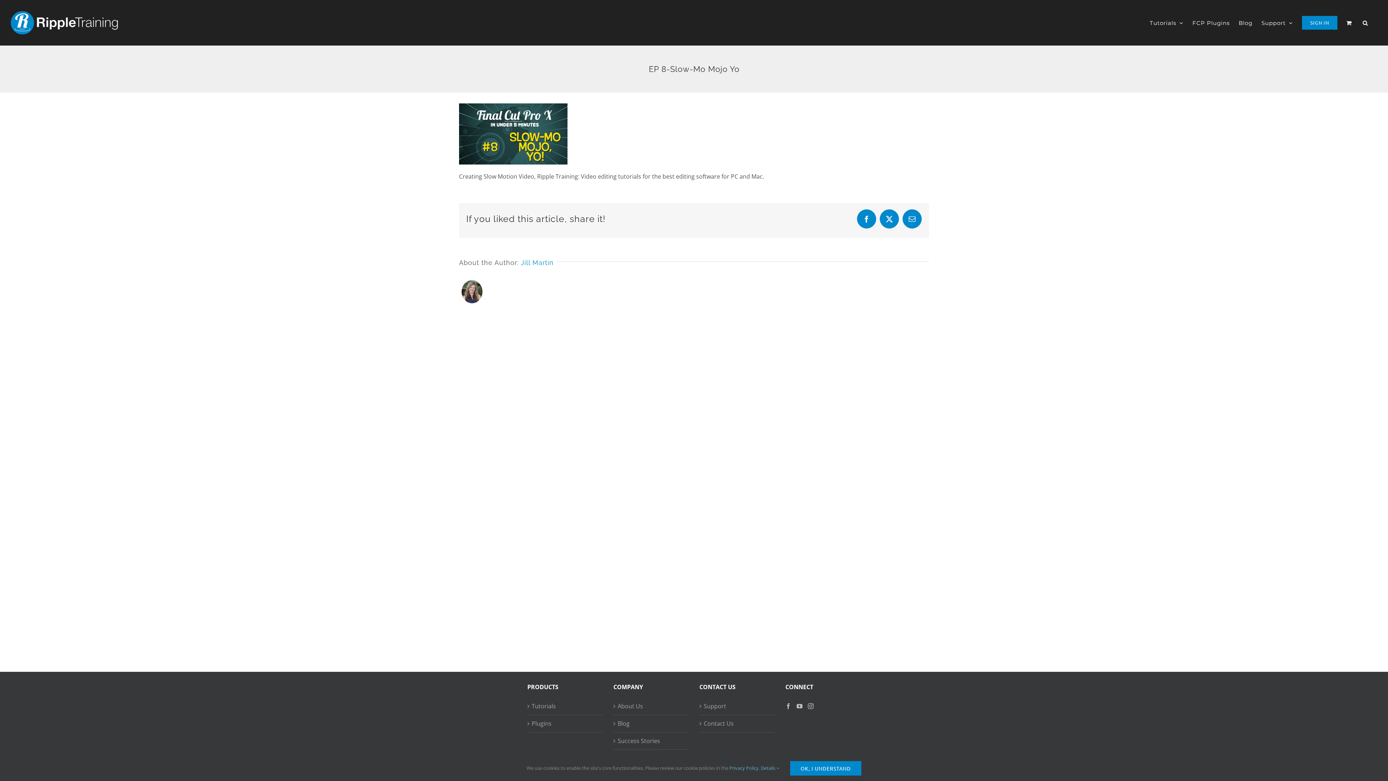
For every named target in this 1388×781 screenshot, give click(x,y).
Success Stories (639, 741)
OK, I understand (826, 768)
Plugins (542, 723)
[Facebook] (788, 706)
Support (715, 706)
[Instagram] (811, 706)
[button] (1365, 23)
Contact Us (719, 723)
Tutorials (544, 706)
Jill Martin (537, 262)
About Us (630, 706)
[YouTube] (799, 706)
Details (768, 768)
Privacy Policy (744, 768)
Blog (624, 723)
